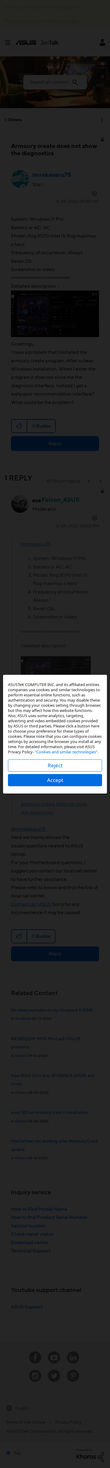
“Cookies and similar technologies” (66, 752)
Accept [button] (55, 779)
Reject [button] (55, 765)
